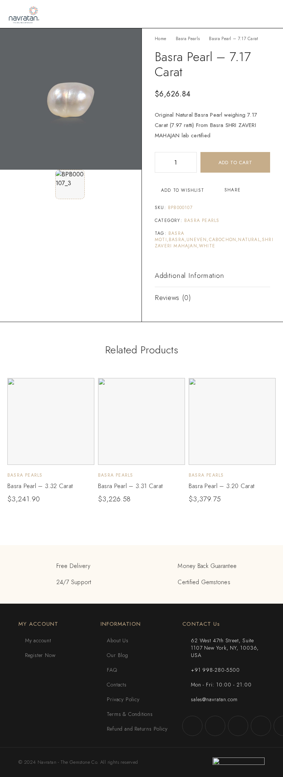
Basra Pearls (188, 38)
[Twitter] (238, 725)
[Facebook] (192, 725)
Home (160, 38)
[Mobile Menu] (268, 14)
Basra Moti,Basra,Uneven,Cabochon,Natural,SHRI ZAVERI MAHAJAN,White (214, 239)
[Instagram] (215, 725)
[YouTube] (260, 725)
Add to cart (235, 162)
